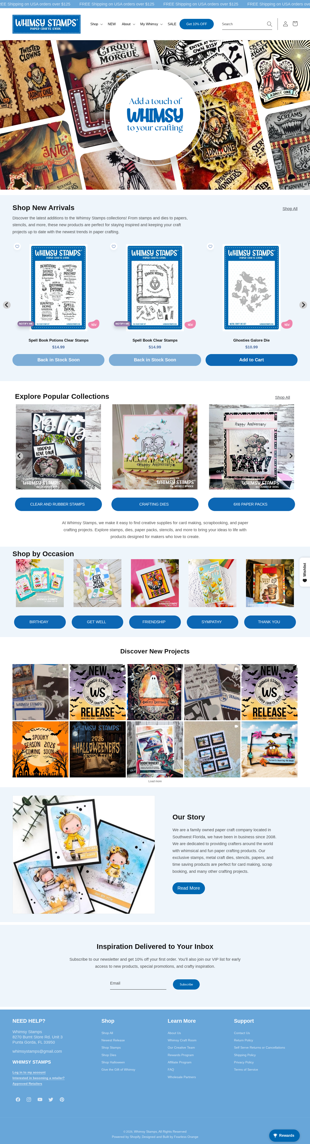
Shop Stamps (111, 1048)
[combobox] (247, 24)
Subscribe (186, 984)
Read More (188, 888)
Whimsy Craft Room (182, 1040)
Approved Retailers (27, 1083)
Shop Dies (108, 1055)
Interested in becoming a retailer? (38, 1078)
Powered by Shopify (126, 1137)
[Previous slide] (6, 305)
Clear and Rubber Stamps (57, 504)
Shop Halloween (113, 1062)
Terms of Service (246, 1070)
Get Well (96, 622)
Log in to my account (29, 1072)
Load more (155, 781)
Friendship (154, 622)
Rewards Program (181, 1055)
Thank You (269, 622)
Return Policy (243, 1040)
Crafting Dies (154, 504)
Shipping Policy (245, 1055)
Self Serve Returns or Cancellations (259, 1048)
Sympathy (212, 622)
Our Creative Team (181, 1048)
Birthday (39, 622)
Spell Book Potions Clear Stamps (59, 340)
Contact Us (242, 1033)
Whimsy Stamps (145, 1131)
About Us (174, 1033)
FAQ (171, 1070)
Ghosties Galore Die (251, 340)
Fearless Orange (186, 1137)
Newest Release (113, 1040)
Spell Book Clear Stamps (155, 340)
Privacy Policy (244, 1062)
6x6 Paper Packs (250, 504)
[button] (96, 24)
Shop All (290, 208)
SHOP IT (155, 749)
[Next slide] (303, 305)
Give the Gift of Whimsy (118, 1070)
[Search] (269, 23)
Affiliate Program (180, 1062)
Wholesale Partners (182, 1077)
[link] (40, 692)
